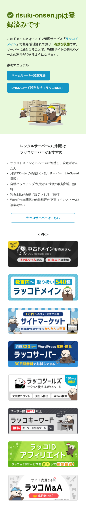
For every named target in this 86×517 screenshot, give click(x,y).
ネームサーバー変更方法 (28, 75)
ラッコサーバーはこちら (43, 218)
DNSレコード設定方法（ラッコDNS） (37, 88)
